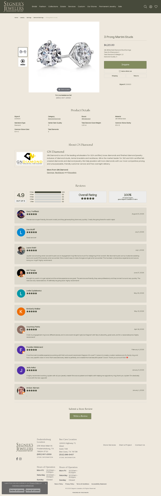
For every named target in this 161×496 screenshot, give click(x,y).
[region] (64, 57)
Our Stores (92, 6)
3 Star (32, 197)
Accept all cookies (33, 490)
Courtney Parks (33, 327)
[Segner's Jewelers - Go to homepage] (24, 447)
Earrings (29, 17)
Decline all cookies (17, 490)
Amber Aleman (32, 388)
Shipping (115, 76)
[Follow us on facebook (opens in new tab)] (17, 459)
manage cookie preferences (23, 486)
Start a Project (125, 445)
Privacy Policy (69, 484)
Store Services (109, 445)
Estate (63, 6)
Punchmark (85, 492)
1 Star (32, 201)
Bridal (34, 6)
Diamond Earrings (38, 17)
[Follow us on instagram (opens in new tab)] (20, 459)
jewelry (22, 17)
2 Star (32, 199)
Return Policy (58, 484)
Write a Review (80, 416)
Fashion (42, 6)
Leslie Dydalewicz (34, 291)
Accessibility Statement (99, 484)
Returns (136, 76)
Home (16, 17)
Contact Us (140, 445)
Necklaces (59, 173)
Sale (120, 6)
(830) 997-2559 (63, 98)
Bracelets (72, 173)
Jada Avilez (31, 367)
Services (72, 6)
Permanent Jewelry (107, 6)
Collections (53, 6)
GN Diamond (86, 119)
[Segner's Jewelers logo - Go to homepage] (13, 6)
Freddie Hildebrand (34, 347)
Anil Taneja (31, 270)
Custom (81, 6)
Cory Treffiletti (32, 211)
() (63, 192)
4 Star (32, 194)
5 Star (32, 192)
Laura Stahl (31, 248)
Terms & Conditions (82, 484)
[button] (145, 6)
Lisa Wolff (30, 229)
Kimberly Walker (33, 309)
